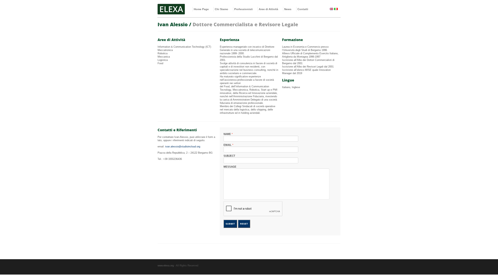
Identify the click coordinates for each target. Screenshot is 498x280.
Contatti (302, 9)
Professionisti (243, 9)
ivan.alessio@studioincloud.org (182, 146)
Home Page (201, 9)
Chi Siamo (221, 9)
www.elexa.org (166, 265)
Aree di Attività (268, 9)
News (287, 9)
